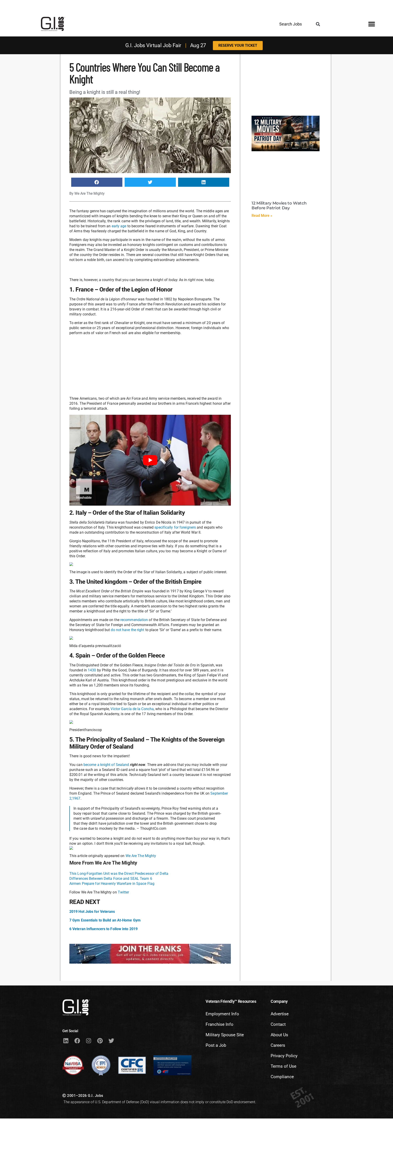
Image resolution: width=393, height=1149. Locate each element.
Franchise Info (219, 1024)
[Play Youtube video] (150, 460)
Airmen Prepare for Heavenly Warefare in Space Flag (111, 883)
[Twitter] (111, 1041)
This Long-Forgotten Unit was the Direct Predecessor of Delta (118, 873)
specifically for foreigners (175, 527)
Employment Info (222, 1013)
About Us (279, 1034)
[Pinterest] (100, 1041)
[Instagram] (88, 1041)
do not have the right (127, 630)
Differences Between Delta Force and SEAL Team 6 (110, 878)
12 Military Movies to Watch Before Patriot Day (279, 206)
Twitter (123, 892)
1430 (92, 670)
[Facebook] (77, 1041)
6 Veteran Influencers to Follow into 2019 (103, 929)
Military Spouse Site (225, 1034)
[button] (318, 24)
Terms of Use (283, 1066)
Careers (278, 1045)
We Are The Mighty (141, 856)
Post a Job (216, 1045)
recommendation (134, 620)
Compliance (282, 1076)
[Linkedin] (65, 1041)
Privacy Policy (284, 1055)
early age (119, 226)
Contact (278, 1024)
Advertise (280, 1013)
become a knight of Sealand (106, 765)
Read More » (262, 215)
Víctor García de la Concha (132, 709)
